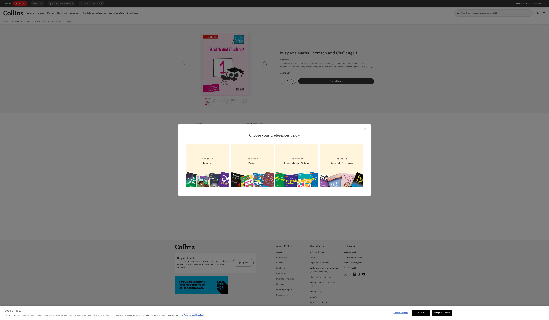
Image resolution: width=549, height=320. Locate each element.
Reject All (421, 312)
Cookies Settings (401, 312)
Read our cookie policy (193, 315)
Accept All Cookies (442, 312)
